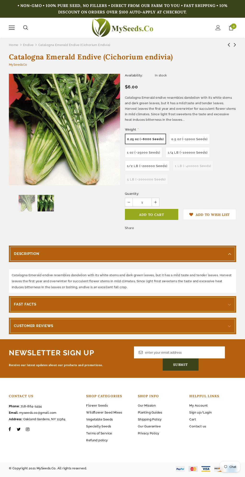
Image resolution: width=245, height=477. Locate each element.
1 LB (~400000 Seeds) (193, 166)
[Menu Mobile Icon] (12, 28)
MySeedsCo (18, 64)
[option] (64, 129)
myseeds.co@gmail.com (37, 412)
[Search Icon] (25, 27)
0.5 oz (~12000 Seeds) (189, 139)
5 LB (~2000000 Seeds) (146, 179)
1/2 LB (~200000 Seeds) (147, 166)
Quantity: (132, 193)
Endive (28, 45)
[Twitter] (18, 429)
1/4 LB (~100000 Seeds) (188, 152)
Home (13, 45)
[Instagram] (27, 429)
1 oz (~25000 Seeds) (143, 152)
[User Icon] (218, 27)
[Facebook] (10, 429)
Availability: (134, 75)
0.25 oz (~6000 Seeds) (145, 139)
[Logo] (123, 27)
